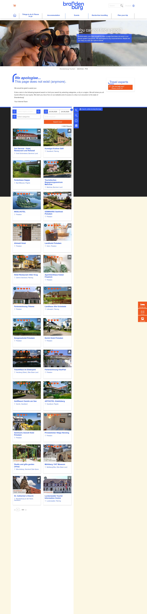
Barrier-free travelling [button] (100, 15)
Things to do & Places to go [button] (30, 15)
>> (26, 510)
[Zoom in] (76, 110)
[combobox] (26, 112)
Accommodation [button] (53, 15)
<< (15, 510)
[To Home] (15, 16)
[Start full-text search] (122, 5)
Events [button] (76, 15)
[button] (142, 319)
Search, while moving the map (91, 109)
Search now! (57, 122)
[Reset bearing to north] (76, 120)
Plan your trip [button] (123, 15)
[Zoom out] (76, 115)
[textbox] (23, 116)
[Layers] (76, 125)
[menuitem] (128, 6)
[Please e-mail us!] (120, 87)
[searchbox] (27, 111)
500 (23, 510)
